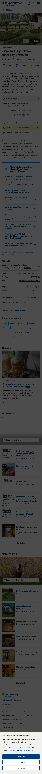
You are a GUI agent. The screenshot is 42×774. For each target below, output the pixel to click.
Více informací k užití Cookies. (21, 750)
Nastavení (21, 768)
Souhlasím (21, 757)
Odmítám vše (21, 762)
